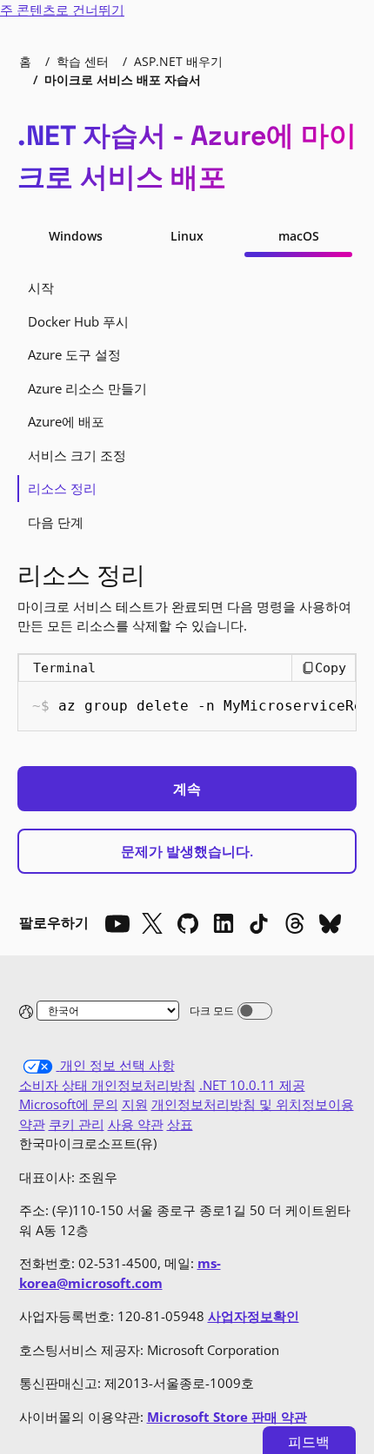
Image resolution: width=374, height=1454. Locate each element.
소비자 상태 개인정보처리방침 (107, 1085)
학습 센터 (83, 61)
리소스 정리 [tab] (62, 488)
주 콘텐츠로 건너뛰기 (62, 9)
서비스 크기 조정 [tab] (77, 455)
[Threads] (295, 923)
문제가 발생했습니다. (187, 851)
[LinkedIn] (223, 923)
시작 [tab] (41, 287)
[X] (152, 923)
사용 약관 (136, 1124)
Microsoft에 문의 (68, 1104)
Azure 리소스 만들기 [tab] (87, 388)
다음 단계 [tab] (55, 522)
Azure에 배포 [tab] (66, 421)
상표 (180, 1124)
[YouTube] (116, 923)
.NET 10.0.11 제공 (252, 1085)
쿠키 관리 (76, 1124)
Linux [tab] (187, 236)
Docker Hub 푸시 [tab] (78, 321)
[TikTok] (259, 923)
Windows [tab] (76, 236)
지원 (135, 1104)
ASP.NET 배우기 (178, 61)
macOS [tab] (298, 236)
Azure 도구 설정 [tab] (74, 354)
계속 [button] (187, 788)
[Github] (188, 923)
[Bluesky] (330, 923)
